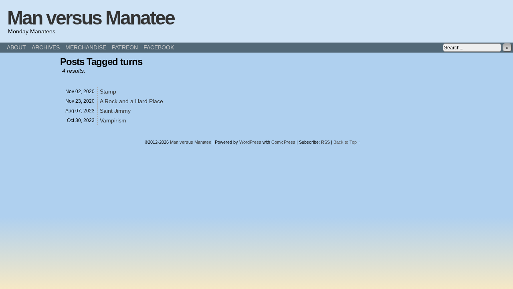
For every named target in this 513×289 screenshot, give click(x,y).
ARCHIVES (46, 47)
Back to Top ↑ (346, 142)
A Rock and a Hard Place (131, 101)
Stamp (108, 91)
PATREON (125, 47)
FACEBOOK (158, 47)
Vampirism (113, 120)
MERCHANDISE (85, 47)
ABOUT (16, 47)
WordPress (250, 142)
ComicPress (283, 142)
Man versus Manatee (90, 17)
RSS (325, 142)
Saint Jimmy (115, 111)
